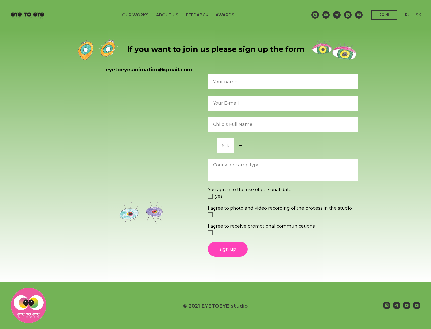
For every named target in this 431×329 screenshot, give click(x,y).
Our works (135, 15)
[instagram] (315, 15)
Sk (418, 15)
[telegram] (337, 15)
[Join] (359, 15)
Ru (408, 15)
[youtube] (326, 15)
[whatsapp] (348, 15)
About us (167, 15)
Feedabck (197, 15)
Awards (225, 15)
